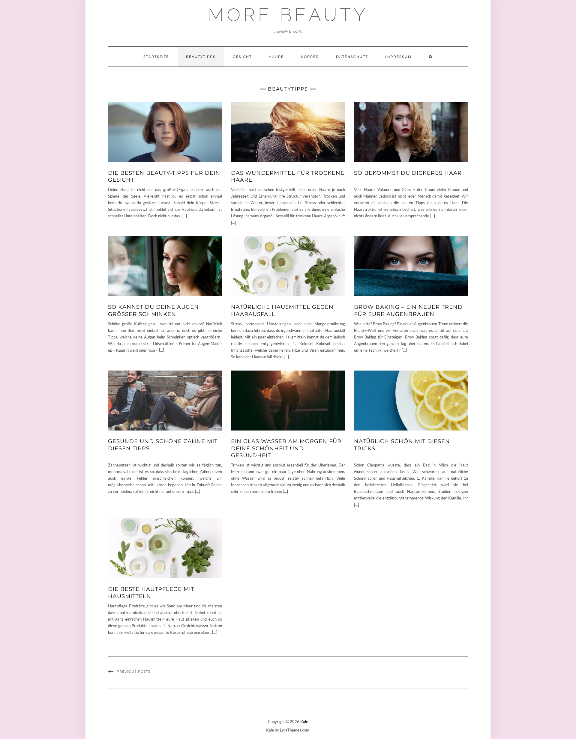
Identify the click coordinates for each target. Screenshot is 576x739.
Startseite (156, 57)
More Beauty (288, 14)
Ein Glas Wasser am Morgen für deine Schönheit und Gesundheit (286, 448)
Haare (276, 57)
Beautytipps (201, 57)
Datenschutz (352, 57)
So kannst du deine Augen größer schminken (153, 310)
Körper (310, 57)
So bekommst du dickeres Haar (408, 173)
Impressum (398, 57)
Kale (304, 721)
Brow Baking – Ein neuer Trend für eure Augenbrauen (408, 310)
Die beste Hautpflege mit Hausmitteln (151, 592)
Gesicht (242, 57)
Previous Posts (134, 671)
